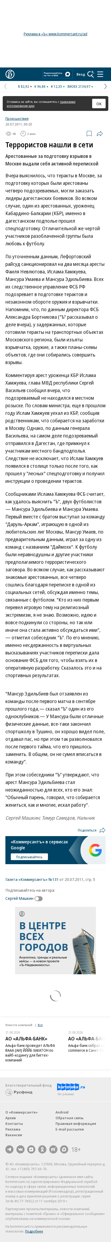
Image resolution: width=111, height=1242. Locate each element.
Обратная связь (70, 1117)
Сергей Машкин (19, 898)
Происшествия (17, 118)
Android (62, 1112)
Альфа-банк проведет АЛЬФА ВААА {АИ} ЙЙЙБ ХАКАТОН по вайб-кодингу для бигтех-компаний (30, 1053)
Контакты (14, 1123)
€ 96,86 (40, 86)
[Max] (64, 1149)
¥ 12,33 (56, 86)
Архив (10, 1117)
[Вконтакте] (20, 1149)
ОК (99, 103)
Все (40, 1025)
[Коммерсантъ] (10, 74)
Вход (81, 74)
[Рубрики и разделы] (100, 74)
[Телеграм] (9, 1149)
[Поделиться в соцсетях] (99, 133)
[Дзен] (31, 1149)
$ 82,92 (23, 86)
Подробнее (34, 1231)
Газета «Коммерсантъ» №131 (32, 879)
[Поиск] (91, 74)
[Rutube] (53, 1149)
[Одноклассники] (42, 1149)
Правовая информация (76, 1123)
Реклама (12, 1129)
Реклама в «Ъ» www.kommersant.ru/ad (55, 33)
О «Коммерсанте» (21, 1112)
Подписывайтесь (29, 856)
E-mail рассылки (70, 1129)
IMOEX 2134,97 (78, 86)
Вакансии (13, 1134)
